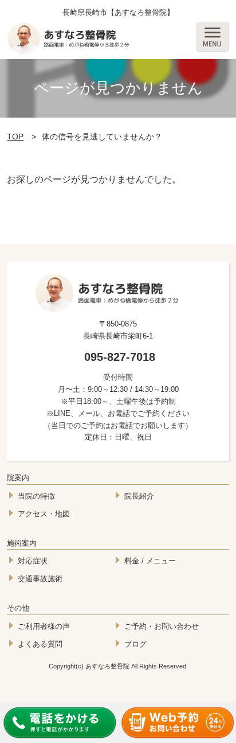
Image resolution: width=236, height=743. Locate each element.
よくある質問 (40, 644)
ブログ (135, 644)
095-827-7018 (119, 357)
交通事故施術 (40, 578)
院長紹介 (139, 496)
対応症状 (33, 561)
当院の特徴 (36, 496)
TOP (15, 136)
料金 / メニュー (150, 561)
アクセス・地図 (44, 513)
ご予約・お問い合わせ (161, 626)
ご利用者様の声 (44, 626)
